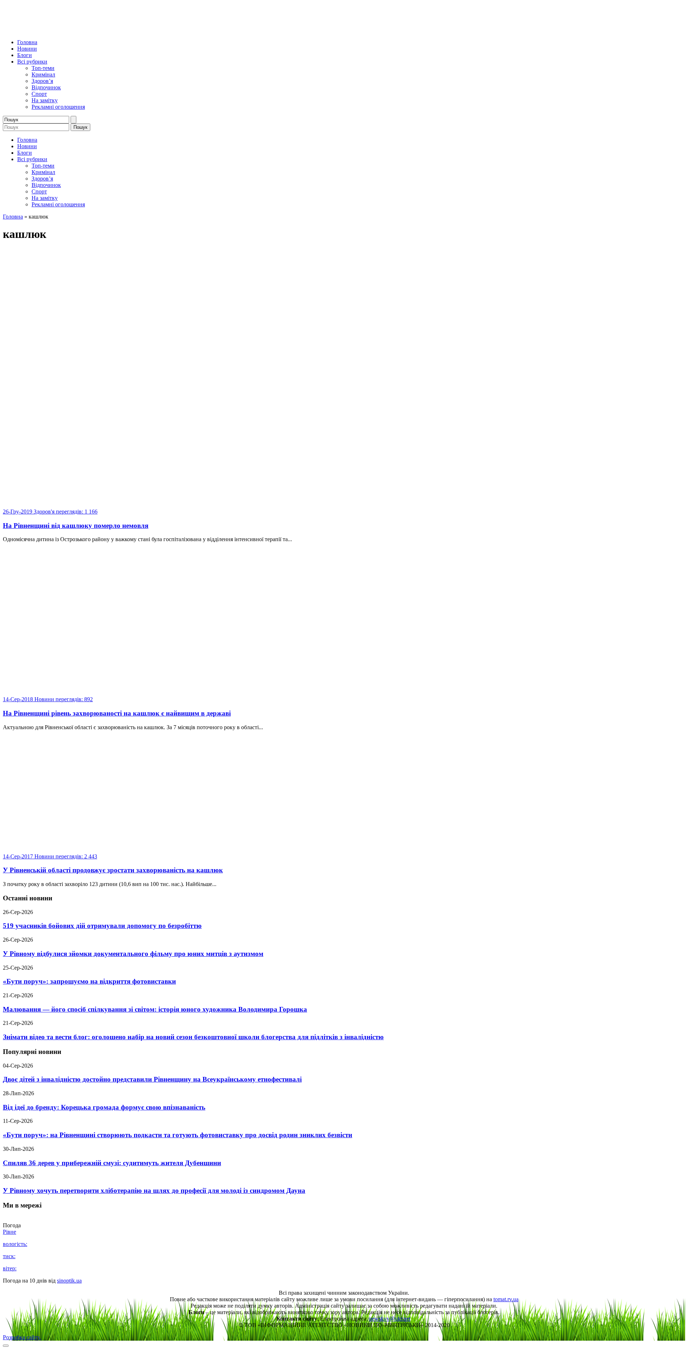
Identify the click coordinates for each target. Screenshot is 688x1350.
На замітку (45, 100)
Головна (27, 42)
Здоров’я (42, 81)
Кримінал (43, 74)
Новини (27, 49)
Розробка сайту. (22, 1337)
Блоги (24, 55)
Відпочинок (46, 87)
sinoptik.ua (69, 1281)
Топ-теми (43, 68)
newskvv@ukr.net (389, 1319)
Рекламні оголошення (58, 107)
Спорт (39, 94)
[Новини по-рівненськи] (92, 30)
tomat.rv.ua (506, 1299)
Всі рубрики (32, 61)
